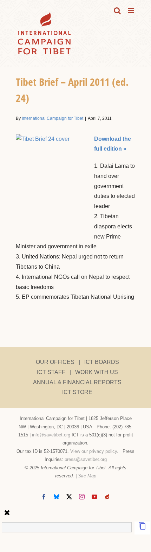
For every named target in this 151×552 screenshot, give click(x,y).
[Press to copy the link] (142, 528)
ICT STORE (77, 392)
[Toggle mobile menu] (131, 10)
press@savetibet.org (86, 459)
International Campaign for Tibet (52, 118)
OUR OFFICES (55, 362)
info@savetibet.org (51, 434)
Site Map (87, 475)
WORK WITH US (96, 372)
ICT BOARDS (101, 362)
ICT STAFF (51, 372)
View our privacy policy (93, 451)
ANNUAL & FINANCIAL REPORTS (77, 382)
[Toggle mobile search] (117, 10)
